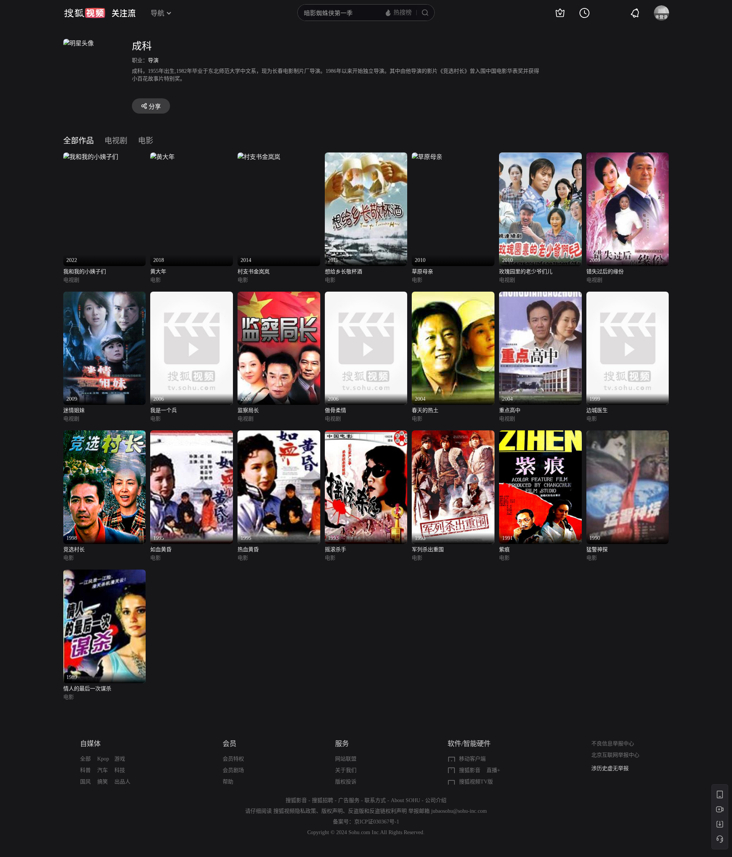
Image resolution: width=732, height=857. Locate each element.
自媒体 (90, 744)
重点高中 (509, 410)
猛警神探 (597, 549)
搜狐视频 (84, 13)
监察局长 (248, 410)
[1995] (191, 435)
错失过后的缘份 (605, 271)
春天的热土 (425, 410)
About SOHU (405, 800)
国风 (85, 782)
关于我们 (345, 770)
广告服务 (349, 800)
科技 (119, 770)
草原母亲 (422, 271)
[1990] (627, 435)
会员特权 (233, 759)
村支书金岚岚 (254, 271)
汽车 (102, 770)
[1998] (104, 435)
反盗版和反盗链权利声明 (377, 811)
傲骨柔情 (335, 410)
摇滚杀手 (335, 549)
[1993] (366, 435)
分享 (155, 106)
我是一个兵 (163, 410)
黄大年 (158, 271)
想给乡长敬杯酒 (343, 271)
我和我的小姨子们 (84, 271)
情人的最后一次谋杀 (87, 689)
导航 (157, 13)
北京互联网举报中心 (615, 755)
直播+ (493, 770)
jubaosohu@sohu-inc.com (459, 811)
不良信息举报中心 (612, 743)
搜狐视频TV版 (476, 782)
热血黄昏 (248, 549)
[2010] (427, 157)
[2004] (453, 296)
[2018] (162, 157)
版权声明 (332, 811)
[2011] (366, 157)
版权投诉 (345, 782)
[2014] (259, 157)
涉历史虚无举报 (610, 768)
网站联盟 (345, 759)
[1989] (104, 574)
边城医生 (597, 410)
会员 (229, 744)
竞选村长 (74, 549)
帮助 (228, 782)
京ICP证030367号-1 (376, 822)
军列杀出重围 (428, 549)
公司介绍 (435, 800)
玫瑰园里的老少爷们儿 (525, 271)
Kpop (103, 759)
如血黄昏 (161, 549)
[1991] (540, 435)
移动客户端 (472, 759)
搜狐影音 (469, 770)
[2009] (627, 157)
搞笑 (102, 782)
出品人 (122, 782)
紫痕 (504, 549)
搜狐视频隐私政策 (294, 811)
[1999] (627, 296)
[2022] (90, 157)
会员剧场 (233, 770)
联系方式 (375, 800)
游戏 (119, 759)
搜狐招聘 (322, 800)
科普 (85, 770)
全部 (85, 759)
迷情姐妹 (74, 410)
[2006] (191, 296)
